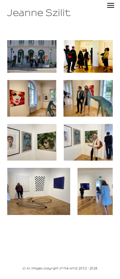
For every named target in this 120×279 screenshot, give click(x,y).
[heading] (38, 15)
